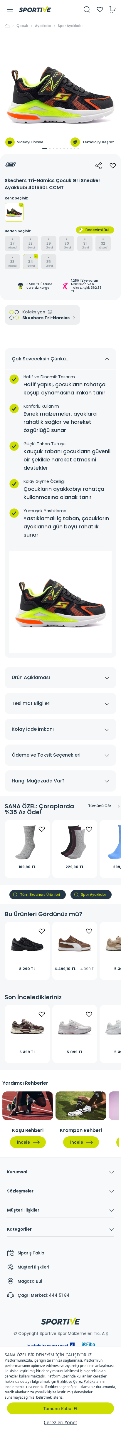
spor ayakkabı (70, 25)
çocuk (22, 25)
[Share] (98, 165)
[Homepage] (35, 9)
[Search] (86, 9)
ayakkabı (43, 25)
